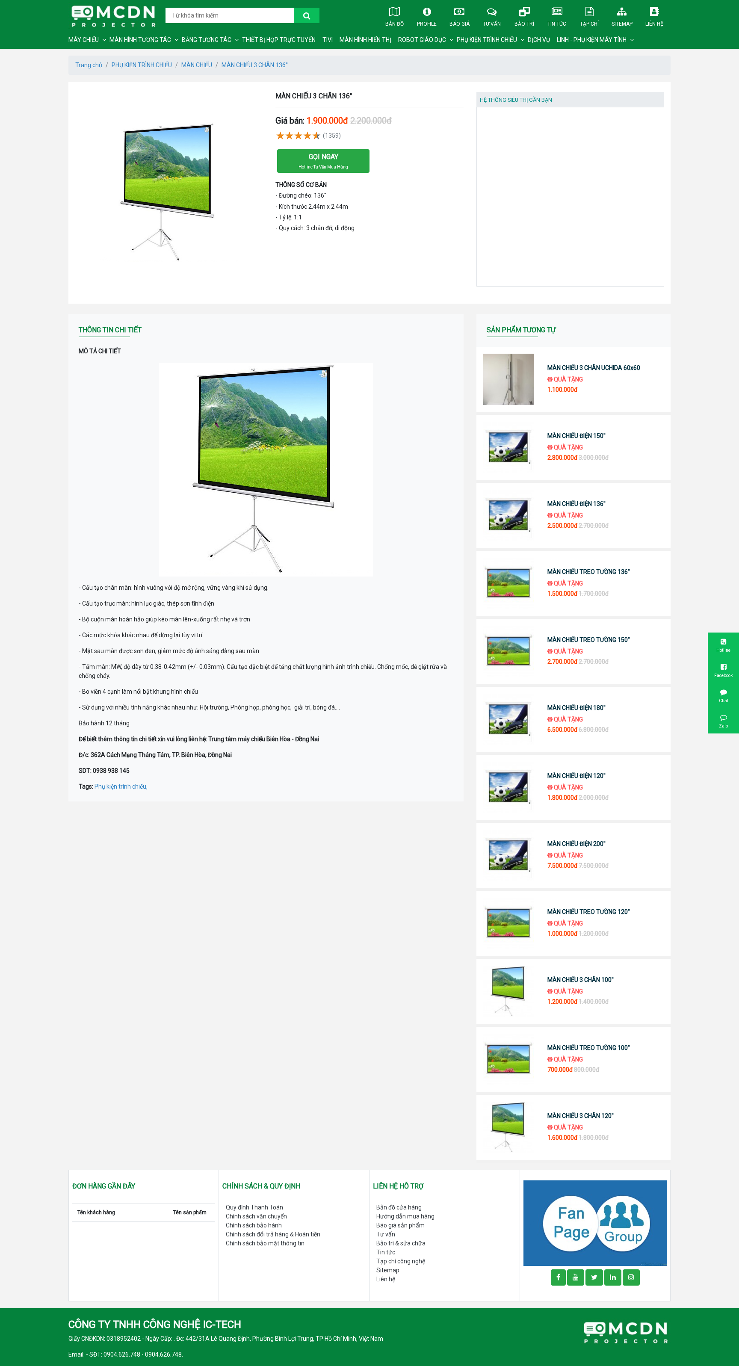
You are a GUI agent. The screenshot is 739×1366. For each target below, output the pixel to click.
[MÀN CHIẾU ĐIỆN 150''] (509, 447)
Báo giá (459, 24)
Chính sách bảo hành (254, 1225)
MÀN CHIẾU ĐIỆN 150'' (576, 435)
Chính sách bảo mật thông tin (265, 1243)
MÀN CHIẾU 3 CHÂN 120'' (580, 1115)
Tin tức (556, 24)
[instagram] (631, 1277)
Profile (427, 24)
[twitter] (594, 1277)
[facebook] (595, 1222)
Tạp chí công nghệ (400, 1261)
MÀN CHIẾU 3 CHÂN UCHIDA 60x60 (593, 367)
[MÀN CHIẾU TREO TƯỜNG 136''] (509, 583)
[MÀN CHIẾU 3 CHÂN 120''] (509, 1127)
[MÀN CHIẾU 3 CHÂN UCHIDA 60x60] (509, 379)
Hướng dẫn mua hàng (405, 1216)
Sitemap (622, 24)
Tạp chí (589, 24)
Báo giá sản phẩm (400, 1225)
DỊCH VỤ (539, 40)
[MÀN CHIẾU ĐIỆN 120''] (509, 787)
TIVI (327, 40)
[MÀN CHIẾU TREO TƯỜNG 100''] (509, 1059)
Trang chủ (88, 65)
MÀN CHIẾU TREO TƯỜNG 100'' (588, 1047)
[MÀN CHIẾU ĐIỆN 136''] (509, 515)
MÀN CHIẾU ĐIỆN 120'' (576, 775)
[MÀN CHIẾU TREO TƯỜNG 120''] (509, 923)
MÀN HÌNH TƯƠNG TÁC (140, 40)
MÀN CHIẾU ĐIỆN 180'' (576, 707)
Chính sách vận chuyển (256, 1216)
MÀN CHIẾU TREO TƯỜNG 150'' (588, 639)
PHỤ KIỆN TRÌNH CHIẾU (487, 40)
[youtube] (575, 1277)
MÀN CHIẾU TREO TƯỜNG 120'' (588, 911)
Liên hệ (654, 24)
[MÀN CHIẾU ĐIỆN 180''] (509, 719)
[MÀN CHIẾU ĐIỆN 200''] (509, 855)
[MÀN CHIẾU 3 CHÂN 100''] (509, 991)
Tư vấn (492, 24)
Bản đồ (394, 24)
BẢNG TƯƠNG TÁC (206, 40)
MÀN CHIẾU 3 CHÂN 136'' (255, 65)
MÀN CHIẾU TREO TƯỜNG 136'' (588, 571)
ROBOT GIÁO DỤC (422, 40)
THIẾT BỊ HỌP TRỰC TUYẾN (279, 40)
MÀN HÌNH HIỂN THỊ (365, 40)
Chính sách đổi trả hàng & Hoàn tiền (273, 1234)
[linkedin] (612, 1277)
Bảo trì (524, 24)
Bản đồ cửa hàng (399, 1207)
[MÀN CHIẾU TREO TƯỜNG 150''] (509, 651)
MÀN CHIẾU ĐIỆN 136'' (576, 503)
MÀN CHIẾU (196, 65)
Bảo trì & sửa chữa (401, 1243)
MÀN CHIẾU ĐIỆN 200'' (576, 843)
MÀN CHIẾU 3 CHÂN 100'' (580, 979)
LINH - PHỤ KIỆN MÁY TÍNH (592, 40)
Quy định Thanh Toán (254, 1207)
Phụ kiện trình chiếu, (121, 786)
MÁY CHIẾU (83, 40)
